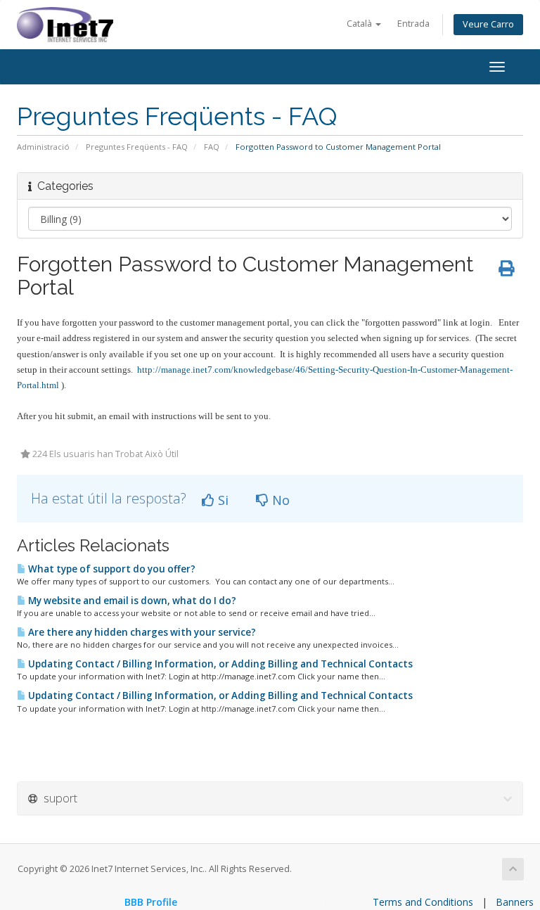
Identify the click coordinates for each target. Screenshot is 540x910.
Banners (515, 902)
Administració (43, 146)
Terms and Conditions (423, 902)
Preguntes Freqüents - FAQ (137, 146)
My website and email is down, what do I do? (131, 600)
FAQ (211, 146)
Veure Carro (488, 24)
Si (221, 500)
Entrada (413, 24)
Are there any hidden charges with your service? (141, 632)
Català (360, 24)
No (279, 500)
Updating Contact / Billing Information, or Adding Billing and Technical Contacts (219, 664)
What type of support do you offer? (110, 569)
